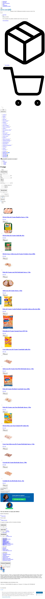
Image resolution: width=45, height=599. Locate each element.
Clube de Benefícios (6, 3)
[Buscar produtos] (1, 12)
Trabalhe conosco (6, 541)
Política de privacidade (6, 558)
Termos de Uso (5, 557)
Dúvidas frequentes (6, 556)
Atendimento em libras (6, 6)
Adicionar (5, 240)
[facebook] (0, 589)
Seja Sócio (4, 14)
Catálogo (4, 540)
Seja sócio (4, 547)
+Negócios (4, 555)
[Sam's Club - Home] (5, 10)
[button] (39, 595)
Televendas (5, 532)
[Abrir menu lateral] (1, 8)
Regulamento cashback (7, 544)
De (11, 175)
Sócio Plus (4, 2)
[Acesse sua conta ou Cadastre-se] (3, 15)
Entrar (7, 20)
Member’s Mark (5, 549)
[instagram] (2, 589)
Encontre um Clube (6, 542)
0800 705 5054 (4, 520)
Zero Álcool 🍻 (5, 156)
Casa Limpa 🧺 (5, 154)
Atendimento (5, 5)
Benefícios (4, 548)
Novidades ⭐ (5, 151)
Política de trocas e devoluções (8, 543)
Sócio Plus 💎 (5, 153)
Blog (3, 4)
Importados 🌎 (5, 155)
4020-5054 (4, 516)
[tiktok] (1, 589)
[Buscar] (12, 183)
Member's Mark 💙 (6, 152)
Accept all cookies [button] (39, 592)
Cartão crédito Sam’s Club (7, 536)
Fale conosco (5, 538)
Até (11, 177)
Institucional (5, 1)
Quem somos (5, 539)
